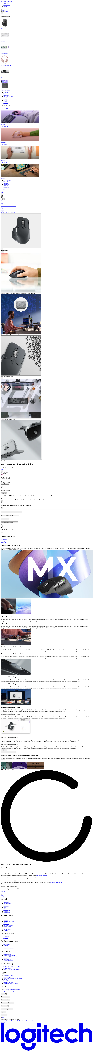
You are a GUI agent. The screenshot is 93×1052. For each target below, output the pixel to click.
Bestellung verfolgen (8, 982)
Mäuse (2, 203)
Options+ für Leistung (8, 991)
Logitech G (6, 3)
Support (2, 8)
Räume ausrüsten (7, 954)
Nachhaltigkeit (6, 910)
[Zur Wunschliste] (2, 249)
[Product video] (21, 440)
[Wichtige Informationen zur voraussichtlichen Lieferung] (2, 501)
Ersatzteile (5, 980)
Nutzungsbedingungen (6, 1020)
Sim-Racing (6, 946)
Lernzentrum (6, 906)
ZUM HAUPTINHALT (6, 1)
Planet (2, 192)
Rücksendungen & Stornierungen (11, 983)
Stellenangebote (7, 903)
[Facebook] (4, 891)
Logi (2, 200)
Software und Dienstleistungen (10, 956)
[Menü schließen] (2, 13)
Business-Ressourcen (8, 960)
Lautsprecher (6, 924)
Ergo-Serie (5, 938)
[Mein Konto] (2, 197)
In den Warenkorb (5, 483)
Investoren (5, 904)
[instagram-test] (1, 891)
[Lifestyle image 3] (21, 355)
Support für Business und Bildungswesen (12, 978)
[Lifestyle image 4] (21, 399)
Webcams (5, 922)
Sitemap (34, 1020)
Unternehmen (6, 5)
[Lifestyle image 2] (21, 314)
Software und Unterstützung (7, 522)
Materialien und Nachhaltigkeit (7, 515)
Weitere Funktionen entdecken (7, 752)
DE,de (3, 10)
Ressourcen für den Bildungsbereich (11, 969)
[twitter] (2, 891)
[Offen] (3, 199)
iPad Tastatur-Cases (7, 925)
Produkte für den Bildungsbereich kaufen (12, 966)
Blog (4, 907)
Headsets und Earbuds (8, 921)
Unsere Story (6, 902)
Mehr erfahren (60, 495)
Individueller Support (8, 975)
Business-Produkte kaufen (9, 955)
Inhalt (2, 518)
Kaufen (2, 11)
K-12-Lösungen (7, 968)
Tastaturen (5, 920)
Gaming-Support (7, 977)
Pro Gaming (6, 945)
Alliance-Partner (7, 959)
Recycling (5, 911)
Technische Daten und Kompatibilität (9, 512)
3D (3, 251)
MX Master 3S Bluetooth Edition (8, 206)
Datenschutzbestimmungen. (56, 882)
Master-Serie (6, 936)
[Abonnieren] (15, 881)
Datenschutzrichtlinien (16, 1020)
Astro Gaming (6, 944)
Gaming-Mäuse (7, 926)
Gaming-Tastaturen (7, 928)
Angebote (3, 190)
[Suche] (2, 194)
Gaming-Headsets (7, 929)
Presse (4, 908)
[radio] (1, 481)
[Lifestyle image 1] (21, 273)
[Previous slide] (2, 750)
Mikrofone (5, 930)
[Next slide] (5, 750)
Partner (5, 958)
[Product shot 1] (21, 231)
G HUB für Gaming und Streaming (11, 989)
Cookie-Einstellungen (27, 1020)
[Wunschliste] (2, 195)
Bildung (5, 6)
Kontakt (5, 979)
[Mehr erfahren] (2, 378)
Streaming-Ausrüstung (8, 948)
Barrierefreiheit (6, 912)
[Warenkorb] (1, 199)
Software (3, 189)
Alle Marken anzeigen (41, 875)
